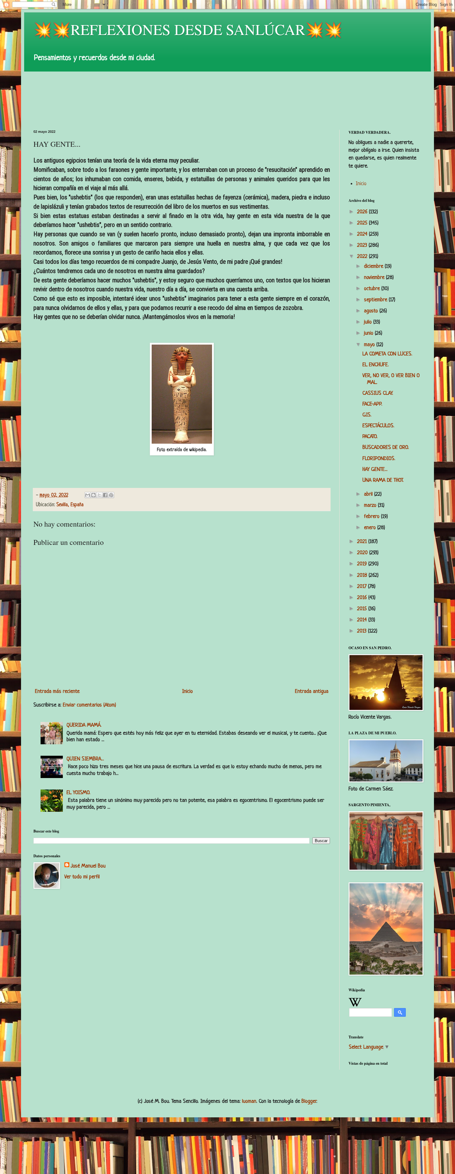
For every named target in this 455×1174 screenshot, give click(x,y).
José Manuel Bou (88, 866)
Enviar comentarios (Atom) (89, 705)
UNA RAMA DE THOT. (383, 480)
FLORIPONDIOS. (378, 459)
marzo (371, 505)
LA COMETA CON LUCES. (387, 354)
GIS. (366, 415)
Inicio (187, 691)
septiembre (376, 300)
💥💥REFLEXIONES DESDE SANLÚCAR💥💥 (187, 29)
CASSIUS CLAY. (377, 393)
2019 (362, 564)
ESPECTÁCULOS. (378, 426)
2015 (362, 609)
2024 (363, 234)
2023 (363, 245)
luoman (249, 1101)
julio (368, 322)
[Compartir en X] (99, 495)
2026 (363, 212)
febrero (372, 517)
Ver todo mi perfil (82, 877)
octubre (372, 289)
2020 (363, 553)
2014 (362, 620)
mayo (370, 345)
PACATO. (370, 437)
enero (370, 528)
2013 (362, 631)
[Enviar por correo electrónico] (87, 495)
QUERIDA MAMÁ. (84, 725)
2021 (362, 542)
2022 (363, 256)
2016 (362, 598)
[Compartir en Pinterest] (111, 495)
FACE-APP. (372, 404)
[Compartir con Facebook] (105, 495)
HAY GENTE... (375, 469)
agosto (371, 311)
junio (369, 333)
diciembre (374, 266)
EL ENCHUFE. (375, 365)
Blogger (308, 1101)
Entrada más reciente (57, 691)
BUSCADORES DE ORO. (385, 447)
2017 (362, 586)
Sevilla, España (70, 505)
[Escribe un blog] (93, 495)
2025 (363, 223)
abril (369, 494)
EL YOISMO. (78, 793)
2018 (363, 575)
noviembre (375, 277)
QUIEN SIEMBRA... (85, 759)
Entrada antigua (311, 691)
